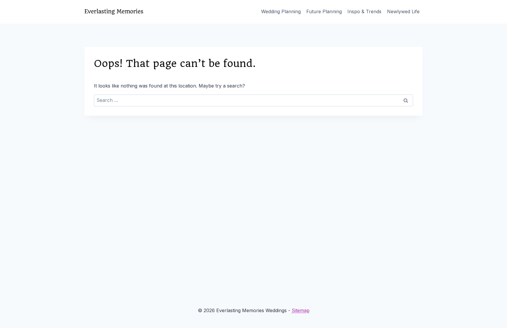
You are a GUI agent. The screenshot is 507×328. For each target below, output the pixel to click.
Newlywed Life (403, 11)
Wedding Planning (281, 11)
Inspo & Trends (364, 11)
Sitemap (301, 310)
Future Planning (324, 11)
